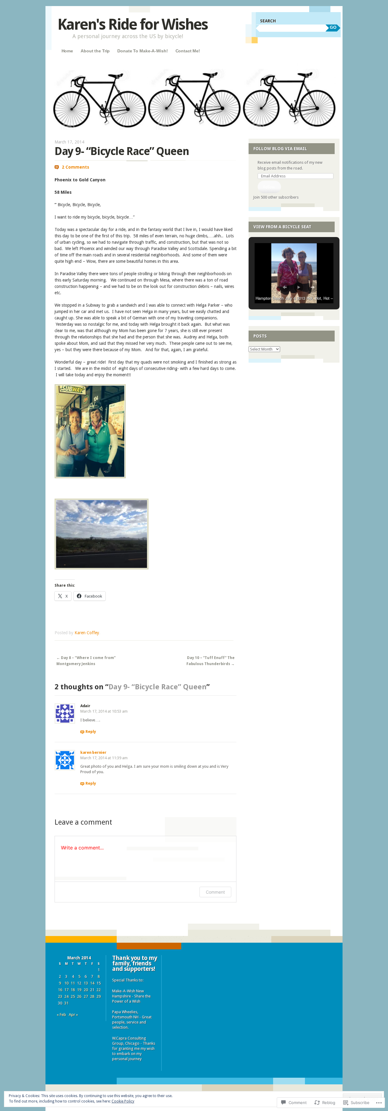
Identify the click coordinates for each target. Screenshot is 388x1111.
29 (98, 996)
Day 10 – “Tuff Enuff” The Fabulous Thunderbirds (210, 661)
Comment (215, 892)
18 (73, 989)
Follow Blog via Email (280, 148)
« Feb (61, 1014)
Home (67, 50)
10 (66, 983)
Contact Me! (188, 50)
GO (333, 27)
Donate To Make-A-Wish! (142, 50)
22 (98, 989)
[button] (284, 287)
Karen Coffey (87, 632)
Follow (269, 187)
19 (79, 989)
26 (79, 996)
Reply (90, 731)
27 (86, 996)
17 (66, 989)
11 (73, 983)
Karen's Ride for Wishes (133, 24)
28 (92, 996)
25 (73, 996)
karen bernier (93, 752)
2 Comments (75, 167)
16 (60, 989)
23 (60, 996)
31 (66, 1003)
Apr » (73, 1014)
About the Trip (95, 50)
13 (86, 983)
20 (86, 989)
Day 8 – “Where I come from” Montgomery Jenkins (85, 661)
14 (92, 983)
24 (66, 996)
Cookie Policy (123, 1101)
